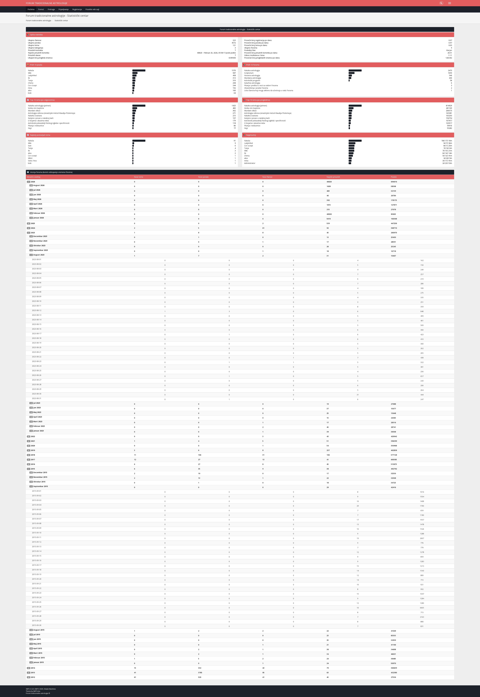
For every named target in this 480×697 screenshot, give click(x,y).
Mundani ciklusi (34, 110)
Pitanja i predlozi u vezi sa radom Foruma (261, 85)
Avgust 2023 (38, 255)
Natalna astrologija (252, 70)
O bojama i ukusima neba (38, 120)
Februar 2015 (39, 657)
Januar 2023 (38, 431)
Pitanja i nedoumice (36, 125)
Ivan (29, 145)
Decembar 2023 (40, 236)
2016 (33, 464)
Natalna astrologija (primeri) (39, 105)
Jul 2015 (36, 634)
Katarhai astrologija (252, 83)
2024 (33, 228)
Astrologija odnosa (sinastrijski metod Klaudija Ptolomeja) (51, 113)
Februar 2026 (39, 213)
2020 (33, 445)
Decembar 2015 (40, 472)
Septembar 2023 (40, 250)
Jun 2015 (37, 639)
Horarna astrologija (252, 75)
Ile (29, 78)
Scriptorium (249, 73)
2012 (33, 677)
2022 (33, 436)
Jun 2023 (37, 407)
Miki (29, 73)
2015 (33, 469)
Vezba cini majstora (36, 108)
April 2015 (37, 648)
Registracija (77, 9)
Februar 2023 (39, 426)
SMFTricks (36, 691)
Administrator (249, 163)
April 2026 (37, 204)
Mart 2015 (37, 653)
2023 (33, 232)
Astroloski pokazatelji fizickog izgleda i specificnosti (48, 123)
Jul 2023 (36, 403)
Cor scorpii (32, 85)
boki (29, 93)
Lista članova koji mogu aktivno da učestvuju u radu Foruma (268, 90)
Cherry (30, 83)
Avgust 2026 (38, 185)
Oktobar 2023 (39, 245)
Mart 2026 (37, 208)
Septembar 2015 (40, 486)
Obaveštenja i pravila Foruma (256, 88)
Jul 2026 (36, 190)
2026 (33, 181)
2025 (33, 223)
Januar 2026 (38, 218)
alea (29, 90)
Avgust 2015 (38, 630)
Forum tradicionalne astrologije (46, 3)
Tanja (30, 80)
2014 (33, 668)
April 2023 (37, 417)
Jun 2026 (37, 194)
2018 (33, 455)
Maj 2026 (37, 199)
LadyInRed (32, 75)
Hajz (30, 128)
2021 (33, 441)
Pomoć (41, 9)
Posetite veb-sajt (92, 9)
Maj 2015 (37, 644)
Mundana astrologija (252, 78)
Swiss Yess (32, 160)
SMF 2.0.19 (30, 689)
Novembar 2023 (40, 241)
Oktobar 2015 (39, 481)
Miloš (30, 158)
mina (30, 88)
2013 (33, 672)
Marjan (449, 50)
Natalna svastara (35, 115)
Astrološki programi (252, 80)
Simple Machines (50, 689)
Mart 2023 (37, 421)
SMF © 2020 (39, 689)
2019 (33, 450)
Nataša (31, 70)
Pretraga (51, 9)
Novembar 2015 (40, 477)
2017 (33, 459)
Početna (31, 9)
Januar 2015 (38, 662)
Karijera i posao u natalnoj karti (40, 118)
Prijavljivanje (63, 9)
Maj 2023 (37, 412)
